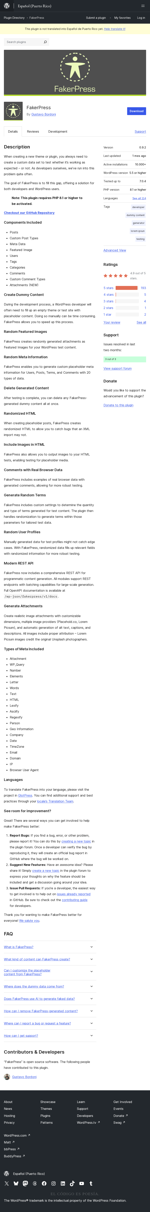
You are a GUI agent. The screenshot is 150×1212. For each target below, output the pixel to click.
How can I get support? (21, 1036)
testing (141, 239)
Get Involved (122, 1102)
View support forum (118, 368)
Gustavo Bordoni (43, 114)
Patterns (46, 1122)
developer (138, 207)
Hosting (9, 1116)
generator (139, 223)
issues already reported (74, 894)
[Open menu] (144, 6)
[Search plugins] (45, 42)
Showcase (47, 1102)
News (8, 1109)
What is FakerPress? (18, 947)
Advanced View (115, 250)
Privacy (9, 1122)
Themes (46, 1109)
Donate (120, 1116)
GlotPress (25, 795)
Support (140, 131)
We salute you (29, 921)
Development (57, 131)
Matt (9, 1142)
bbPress (12, 1149)
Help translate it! (114, 28)
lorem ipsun (138, 231)
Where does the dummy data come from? (34, 986)
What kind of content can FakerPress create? (37, 959)
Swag (119, 1122)
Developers (85, 1116)
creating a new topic (76, 841)
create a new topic (45, 871)
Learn (81, 1102)
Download (137, 111)
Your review (112, 322)
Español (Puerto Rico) (29, 1174)
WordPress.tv (88, 1122)
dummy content (136, 215)
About (8, 1102)
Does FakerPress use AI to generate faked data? (39, 999)
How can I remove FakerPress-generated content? (41, 1011)
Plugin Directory (14, 17)
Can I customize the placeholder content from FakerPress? (27, 972)
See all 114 (139, 198)
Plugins (45, 1116)
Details (13, 131)
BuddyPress (14, 1156)
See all (141, 322)
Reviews (33, 131)
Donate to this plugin (118, 405)
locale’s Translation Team (55, 801)
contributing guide (75, 900)
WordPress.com (17, 1135)
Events (118, 1109)
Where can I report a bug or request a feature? (37, 1023)
